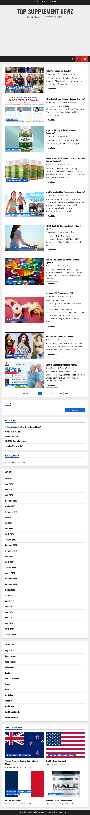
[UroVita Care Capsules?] (65, 745)
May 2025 (8, 523)
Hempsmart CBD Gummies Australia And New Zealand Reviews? (24, 170)
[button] (4, 59)
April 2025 (9, 528)
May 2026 (8, 489)
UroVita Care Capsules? (13, 431)
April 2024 (9, 556)
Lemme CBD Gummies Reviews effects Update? (24, 271)
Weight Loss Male (13, 90)
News (7, 689)
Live (84, 59)
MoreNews (53, 812)
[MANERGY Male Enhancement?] (65, 784)
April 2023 (9, 623)
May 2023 (8, 617)
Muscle (7, 684)
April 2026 (9, 495)
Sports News (9, 695)
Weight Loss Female (25, 87)
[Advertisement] (45, 36)
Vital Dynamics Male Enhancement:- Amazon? (24, 204)
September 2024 (11, 550)
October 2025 (10, 506)
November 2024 (11, 545)
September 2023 (11, 595)
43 (61, 393)
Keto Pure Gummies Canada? (24, 80)
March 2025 (9, 534)
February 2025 (10, 539)
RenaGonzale (52, 74)
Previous (24, 393)
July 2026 (8, 478)
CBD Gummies (12, 248)
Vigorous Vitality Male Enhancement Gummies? (24, 139)
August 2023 (9, 600)
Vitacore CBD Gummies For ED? (24, 310)
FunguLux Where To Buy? (14, 445)
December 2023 (11, 578)
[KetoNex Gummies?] (24, 784)
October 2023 (10, 589)
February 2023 (10, 634)
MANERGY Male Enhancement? (16, 441)
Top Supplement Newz (45, 11)
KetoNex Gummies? (12, 436)
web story (8, 700)
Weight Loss (11, 87)
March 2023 (9, 628)
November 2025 (11, 500)
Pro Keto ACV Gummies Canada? (24, 345)
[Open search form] (72, 59)
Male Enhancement (14, 149)
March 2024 (9, 561)
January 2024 (10, 573)
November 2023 (11, 584)
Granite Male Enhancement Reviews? (24, 375)
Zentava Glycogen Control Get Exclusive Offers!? (23, 426)
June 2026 (9, 484)
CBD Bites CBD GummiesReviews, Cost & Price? (24, 238)
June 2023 (9, 612)
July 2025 (8, 517)
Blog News (26, 214)
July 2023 (8, 606)
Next (67, 393)
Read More (53, 89)
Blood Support (10, 661)
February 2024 (10, 567)
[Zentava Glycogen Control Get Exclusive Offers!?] (24, 745)
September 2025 (11, 511)
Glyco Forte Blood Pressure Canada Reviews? (24, 109)
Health (25, 180)
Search (8, 403)
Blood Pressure (12, 120)
